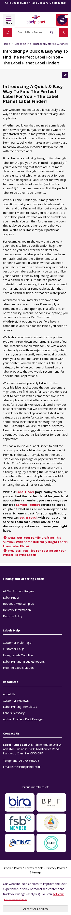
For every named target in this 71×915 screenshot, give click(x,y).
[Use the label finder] (7, 32)
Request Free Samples (18, 603)
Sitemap (35, 872)
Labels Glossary (14, 713)
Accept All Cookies (35, 909)
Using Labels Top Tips (18, 655)
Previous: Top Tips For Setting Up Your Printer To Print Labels (34, 553)
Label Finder (25, 492)
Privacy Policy (55, 868)
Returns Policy (12, 616)
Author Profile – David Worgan (23, 719)
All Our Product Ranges (19, 591)
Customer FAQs (13, 649)
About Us (9, 694)
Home (6, 44)
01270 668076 (29, 760)
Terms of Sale (34, 868)
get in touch (28, 517)
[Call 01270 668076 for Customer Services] (63, 32)
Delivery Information (17, 610)
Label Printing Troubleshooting (24, 661)
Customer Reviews (16, 700)
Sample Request (28, 505)
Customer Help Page (17, 642)
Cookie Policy (13, 868)
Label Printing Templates (20, 707)
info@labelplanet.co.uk (26, 767)
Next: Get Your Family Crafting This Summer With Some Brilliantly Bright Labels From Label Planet (35, 542)
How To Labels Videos (18, 668)
